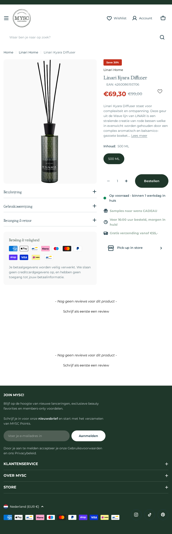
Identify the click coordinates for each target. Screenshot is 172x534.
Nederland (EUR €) (24, 507)
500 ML (114, 159)
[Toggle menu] (6, 18)
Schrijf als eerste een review (86, 311)
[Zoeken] (162, 37)
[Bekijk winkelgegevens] (161, 248)
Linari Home (28, 52)
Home (8, 52)
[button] (86, 311)
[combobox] (86, 37)
